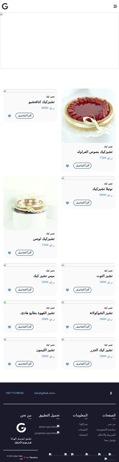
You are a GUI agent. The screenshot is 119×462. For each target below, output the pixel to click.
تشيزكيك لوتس (44, 239)
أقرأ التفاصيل (24, 115)
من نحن (112, 424)
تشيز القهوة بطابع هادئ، (37, 313)
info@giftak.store (44, 393)
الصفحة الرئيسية (94, 40)
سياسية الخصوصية (106, 429)
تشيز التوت (104, 276)
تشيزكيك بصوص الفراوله (94, 152)
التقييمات (83, 429)
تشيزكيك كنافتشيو (42, 102)
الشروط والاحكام (107, 434)
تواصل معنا (110, 440)
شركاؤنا (83, 424)
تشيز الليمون (45, 350)
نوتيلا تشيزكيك (102, 189)
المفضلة (83, 434)
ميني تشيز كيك (44, 276)
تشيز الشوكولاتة (101, 313)
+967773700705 (14, 393)
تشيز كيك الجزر (101, 350)
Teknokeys (33, 457)
